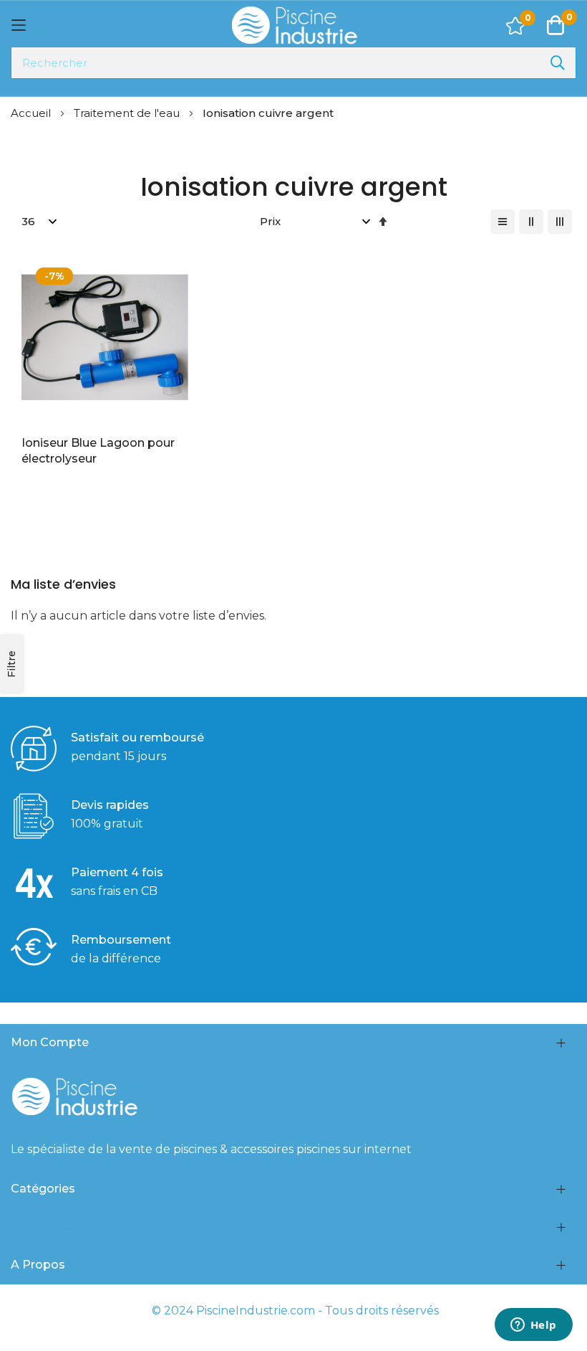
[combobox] (293, 62)
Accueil (32, 113)
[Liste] (502, 221)
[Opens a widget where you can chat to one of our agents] (533, 1326)
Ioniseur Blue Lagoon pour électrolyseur (98, 450)
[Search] (558, 62)
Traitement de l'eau (128, 113)
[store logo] (293, 25)
